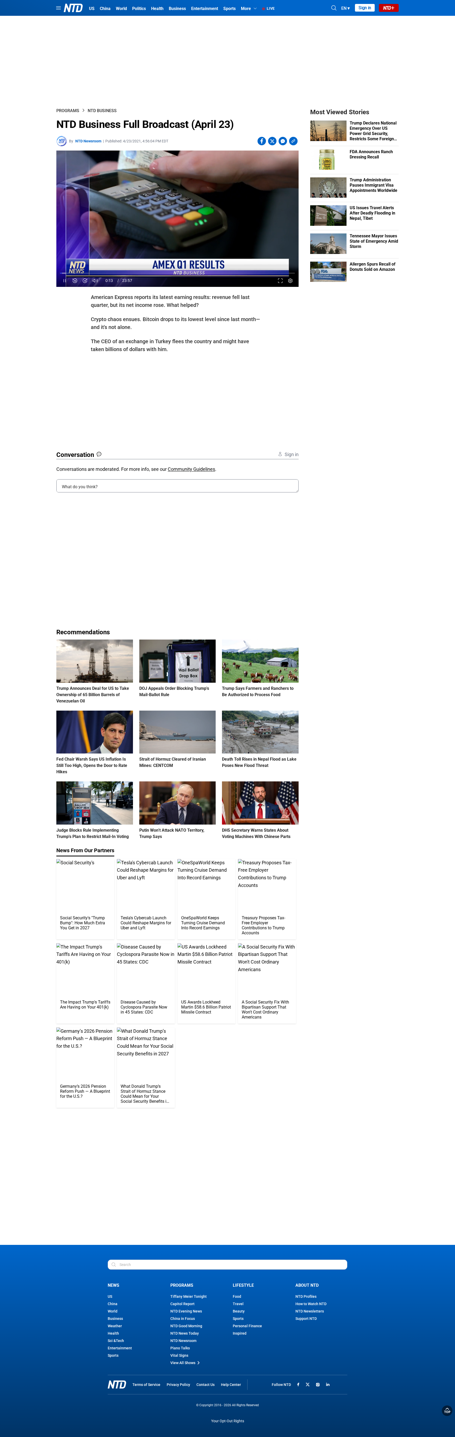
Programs (67, 110)
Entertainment (120, 1348)
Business (115, 1318)
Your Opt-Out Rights (227, 1421)
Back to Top (447, 1410)
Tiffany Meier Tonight (188, 1296)
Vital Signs (179, 1355)
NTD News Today (184, 1333)
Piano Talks (180, 1348)
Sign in (365, 7)
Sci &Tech (116, 1341)
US (110, 1296)
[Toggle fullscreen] (280, 280)
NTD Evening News (186, 1311)
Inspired (239, 1333)
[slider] (177, 273)
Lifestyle (243, 1285)
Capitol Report (182, 1304)
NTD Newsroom (88, 141)
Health (113, 1333)
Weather (115, 1326)
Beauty (239, 1311)
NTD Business (102, 110)
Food (237, 1296)
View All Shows (182, 1363)
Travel (238, 1304)
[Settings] (290, 280)
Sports (113, 1355)
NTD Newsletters (309, 1311)
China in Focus (182, 1318)
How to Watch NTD (311, 1304)
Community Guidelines (191, 469)
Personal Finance (247, 1326)
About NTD (307, 1285)
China (112, 1304)
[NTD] (117, 1384)
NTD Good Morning (186, 1326)
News (113, 1285)
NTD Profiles (305, 1296)
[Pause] (64, 280)
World (112, 1311)
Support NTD (306, 1318)
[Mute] (95, 280)
